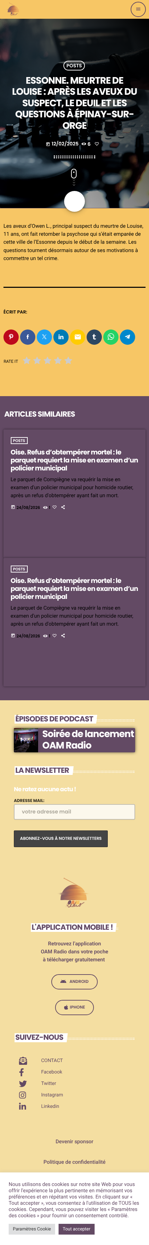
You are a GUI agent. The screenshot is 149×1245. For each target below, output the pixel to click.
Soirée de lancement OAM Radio (88, 740)
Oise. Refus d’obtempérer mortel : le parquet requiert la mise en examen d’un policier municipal (74, 460)
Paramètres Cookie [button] (32, 1229)
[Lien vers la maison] (13, 9)
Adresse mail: (29, 801)
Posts (74, 65)
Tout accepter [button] (76, 1229)
